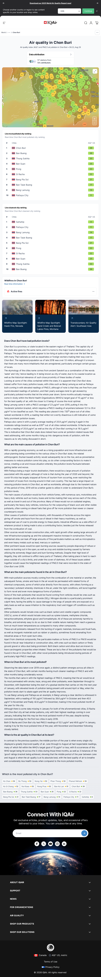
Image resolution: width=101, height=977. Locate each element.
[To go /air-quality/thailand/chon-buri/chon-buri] (51, 148)
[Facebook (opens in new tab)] (36, 843)
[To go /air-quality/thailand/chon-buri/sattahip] (51, 221)
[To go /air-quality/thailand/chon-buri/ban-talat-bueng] (51, 184)
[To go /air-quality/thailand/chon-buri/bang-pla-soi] (51, 179)
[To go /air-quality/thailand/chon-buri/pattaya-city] (51, 195)
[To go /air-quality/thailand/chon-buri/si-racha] (51, 174)
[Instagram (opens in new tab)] (57, 843)
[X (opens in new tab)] (43, 843)
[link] (86, 23)
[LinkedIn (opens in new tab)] (64, 843)
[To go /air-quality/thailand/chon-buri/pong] (51, 169)
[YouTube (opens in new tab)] (50, 843)
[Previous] (4, 3)
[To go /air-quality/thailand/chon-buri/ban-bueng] (51, 153)
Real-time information (13, 284)
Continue (88, 11)
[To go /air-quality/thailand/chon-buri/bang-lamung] (51, 190)
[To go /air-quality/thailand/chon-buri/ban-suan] (51, 163)
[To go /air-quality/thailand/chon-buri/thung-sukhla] (51, 158)
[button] (97, 83)
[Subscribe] (84, 833)
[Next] (97, 3)
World (3, 32)
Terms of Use (50, 961)
